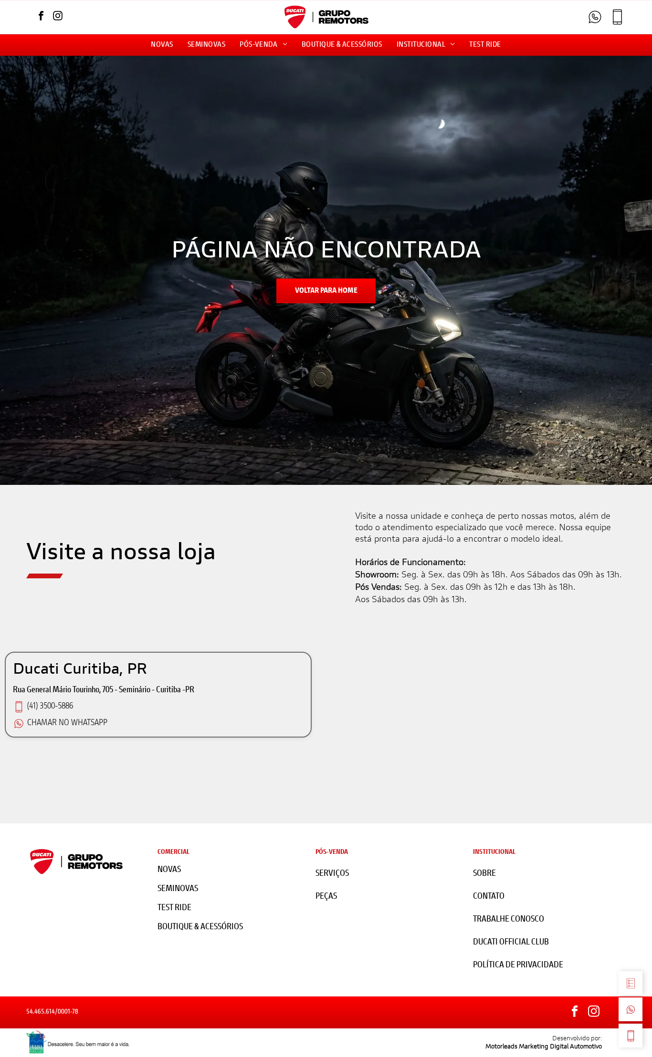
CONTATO (489, 897)
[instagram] (58, 17)
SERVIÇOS (332, 874)
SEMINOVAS (178, 889)
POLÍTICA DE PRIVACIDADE (518, 965)
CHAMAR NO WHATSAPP (67, 723)
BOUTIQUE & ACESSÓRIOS (200, 927)
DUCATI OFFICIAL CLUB (511, 942)
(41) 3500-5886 (50, 706)
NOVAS (169, 870)
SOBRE (484, 874)
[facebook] (41, 17)
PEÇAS (326, 897)
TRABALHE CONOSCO (508, 919)
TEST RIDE (174, 908)
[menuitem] (162, 45)
